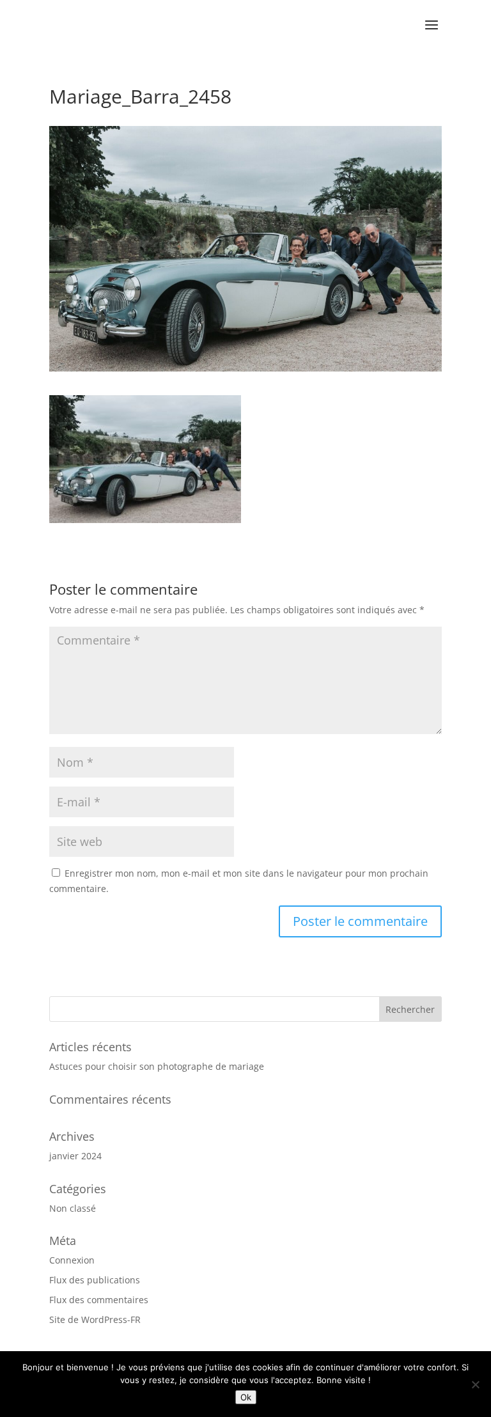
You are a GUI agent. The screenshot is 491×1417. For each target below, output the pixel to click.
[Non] (475, 1384)
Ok (245, 1397)
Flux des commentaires (98, 1300)
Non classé (72, 1208)
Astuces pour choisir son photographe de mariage (156, 1066)
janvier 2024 (75, 1156)
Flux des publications (94, 1280)
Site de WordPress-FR (95, 1319)
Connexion (72, 1260)
